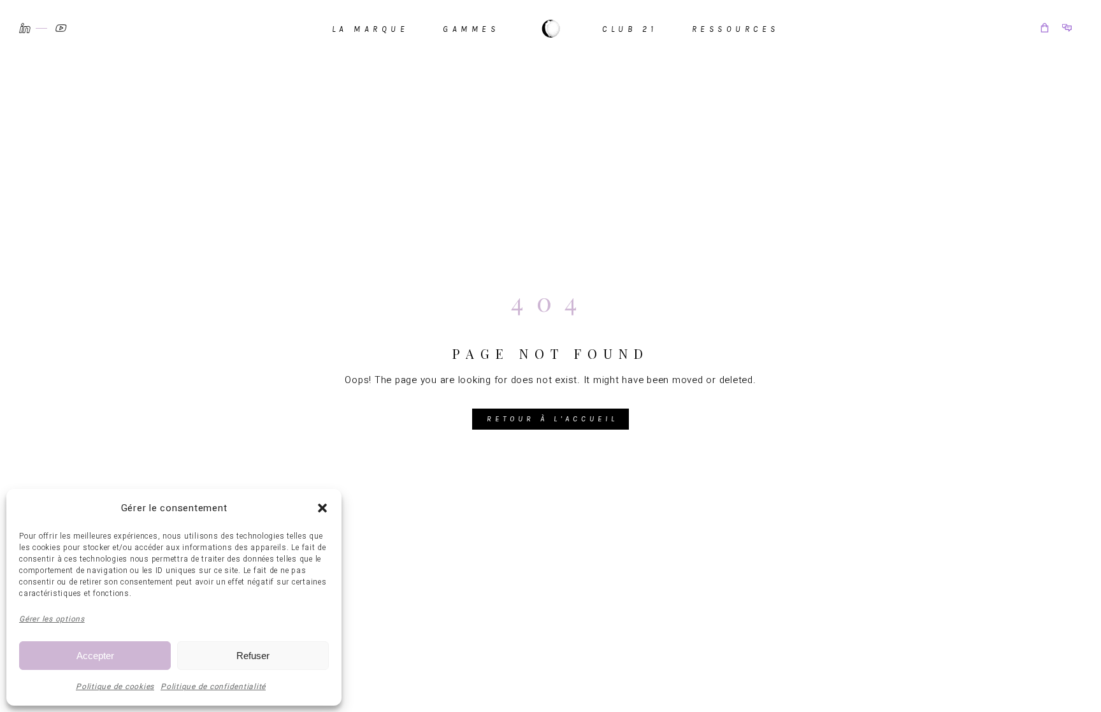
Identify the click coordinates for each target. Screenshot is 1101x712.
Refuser (253, 655)
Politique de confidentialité (213, 686)
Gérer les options (52, 619)
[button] (322, 508)
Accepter (95, 655)
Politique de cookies (115, 686)
